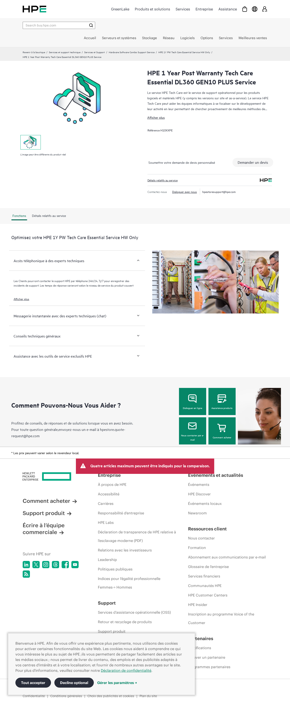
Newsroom (197, 513)
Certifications (199, 648)
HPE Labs (106, 522)
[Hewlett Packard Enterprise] (34, 8)
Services (183, 9)
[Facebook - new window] (65, 564)
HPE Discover (199, 494)
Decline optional (74, 682)
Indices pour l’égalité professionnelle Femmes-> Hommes (129, 582)
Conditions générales (66, 696)
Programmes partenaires (209, 667)
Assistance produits (221, 408)
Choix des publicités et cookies (110, 696)
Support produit (44, 513)
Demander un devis (253, 162)
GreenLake (120, 9)
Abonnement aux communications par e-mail (227, 557)
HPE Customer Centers (207, 595)
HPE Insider (197, 604)
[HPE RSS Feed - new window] (26, 574)
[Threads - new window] (55, 564)
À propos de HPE (112, 484)
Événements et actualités (215, 475)
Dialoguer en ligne (192, 408)
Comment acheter (222, 437)
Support (107, 603)
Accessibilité (108, 494)
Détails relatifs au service (162, 180)
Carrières (106, 503)
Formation (197, 547)
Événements (198, 484)
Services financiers (204, 576)
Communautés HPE (205, 585)
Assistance (227, 9)
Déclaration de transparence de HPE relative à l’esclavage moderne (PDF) (137, 536)
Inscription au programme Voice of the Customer (221, 618)
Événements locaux (205, 503)
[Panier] (244, 8)
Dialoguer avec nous (184, 192)
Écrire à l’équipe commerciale (44, 528)
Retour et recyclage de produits (125, 622)
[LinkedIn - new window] (26, 564)
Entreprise (204, 9)
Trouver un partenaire (206, 657)
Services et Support (94, 52)
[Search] (91, 25)
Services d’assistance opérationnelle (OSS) (134, 612)
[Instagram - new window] (45, 564)
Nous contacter (201, 538)
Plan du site (148, 696)
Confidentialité (34, 696)
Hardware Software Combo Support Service (132, 52)
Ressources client (207, 529)
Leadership (107, 559)
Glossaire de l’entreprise (208, 566)
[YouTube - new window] (75, 564)
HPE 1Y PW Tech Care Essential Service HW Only (184, 52)
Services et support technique (64, 52)
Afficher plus (156, 117)
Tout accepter (33, 682)
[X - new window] (36, 564)
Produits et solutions (152, 9)
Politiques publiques (115, 569)
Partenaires (200, 638)
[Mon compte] (264, 8)
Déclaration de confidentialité (126, 670)
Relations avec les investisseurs (125, 550)
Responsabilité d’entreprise (121, 513)
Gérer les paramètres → (117, 682)
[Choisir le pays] (254, 8)
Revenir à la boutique (34, 52)
